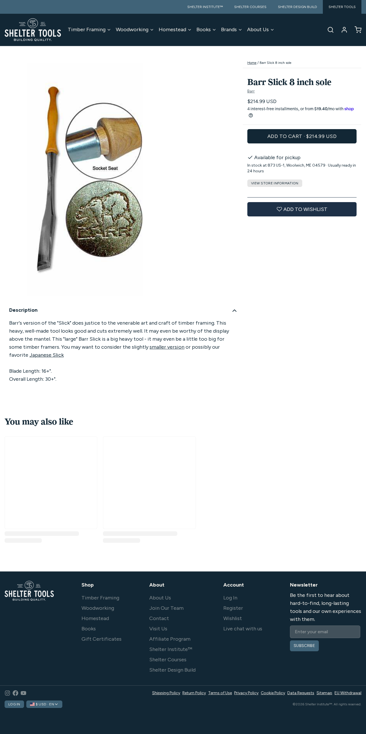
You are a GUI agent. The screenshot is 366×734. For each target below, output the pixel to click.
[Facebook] (15, 693)
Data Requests (300, 692)
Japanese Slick (46, 355)
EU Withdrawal (348, 692)
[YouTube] (23, 693)
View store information (275, 183)
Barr (251, 91)
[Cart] (355, 29)
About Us (258, 29)
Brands (229, 29)
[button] (302, 136)
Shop (87, 585)
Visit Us (158, 629)
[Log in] (342, 29)
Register (233, 608)
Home (251, 63)
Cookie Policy (273, 692)
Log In (230, 598)
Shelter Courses (167, 659)
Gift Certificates (101, 639)
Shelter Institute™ (170, 649)
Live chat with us (242, 629)
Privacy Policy (246, 692)
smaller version (167, 347)
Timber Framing (87, 29)
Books (203, 29)
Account (233, 585)
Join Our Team (166, 608)
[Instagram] (7, 693)
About (156, 585)
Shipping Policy (166, 692)
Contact (159, 618)
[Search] (328, 29)
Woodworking (132, 29)
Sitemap (324, 692)
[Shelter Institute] (33, 29)
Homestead (172, 29)
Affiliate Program (169, 639)
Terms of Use (220, 692)
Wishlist (232, 618)
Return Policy (194, 692)
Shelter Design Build (172, 670)
